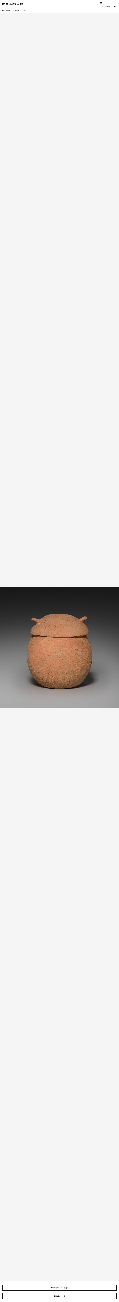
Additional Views (58, 1288)
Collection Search (22, 10)
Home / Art (6, 10)
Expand (57, 1296)
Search (108, 6)
